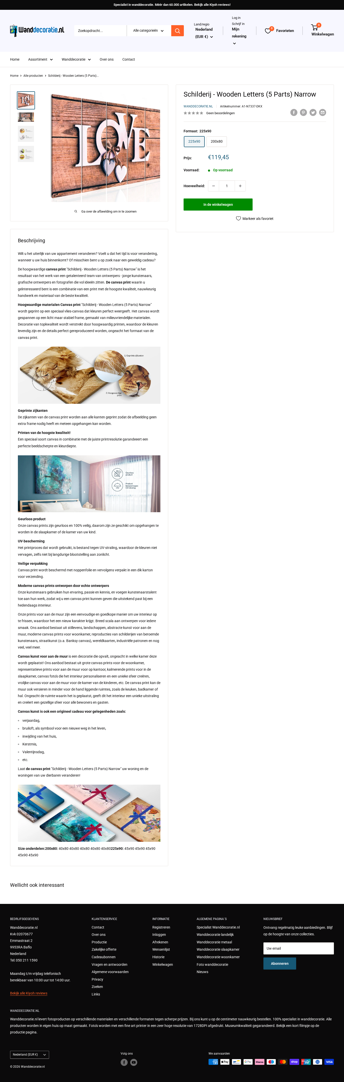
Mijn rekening (239, 32)
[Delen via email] (322, 112)
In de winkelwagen (218, 205)
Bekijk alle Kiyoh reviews (28, 993)
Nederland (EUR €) (25, 1054)
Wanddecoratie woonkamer (218, 957)
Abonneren (280, 963)
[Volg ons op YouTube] (133, 1062)
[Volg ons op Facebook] (124, 1062)
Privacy (97, 979)
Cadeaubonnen (104, 957)
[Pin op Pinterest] (303, 112)
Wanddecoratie (73, 59)
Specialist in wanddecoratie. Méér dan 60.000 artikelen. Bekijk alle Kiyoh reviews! (172, 5)
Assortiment (37, 59)
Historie (158, 957)
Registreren (161, 927)
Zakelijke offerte (104, 949)
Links (96, 994)
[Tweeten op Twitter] (313, 112)
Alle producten (33, 75)
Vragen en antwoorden (109, 965)
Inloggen (159, 935)
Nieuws (202, 972)
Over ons (107, 59)
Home (14, 59)
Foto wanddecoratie (212, 965)
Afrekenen (160, 942)
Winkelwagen (162, 965)
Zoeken (97, 987)
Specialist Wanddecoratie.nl (218, 927)
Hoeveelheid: (194, 186)
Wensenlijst (161, 949)
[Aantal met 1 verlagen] (213, 186)
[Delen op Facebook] (293, 112)
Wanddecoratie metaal (214, 942)
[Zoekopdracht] (177, 30)
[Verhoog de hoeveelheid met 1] (240, 186)
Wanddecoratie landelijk (215, 935)
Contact (128, 59)
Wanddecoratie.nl (198, 106)
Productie (99, 942)
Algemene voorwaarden (110, 972)
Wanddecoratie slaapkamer (218, 949)
